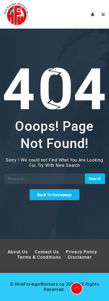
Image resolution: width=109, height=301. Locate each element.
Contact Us (47, 251)
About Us (18, 251)
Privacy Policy (82, 251)
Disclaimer (80, 257)
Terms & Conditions (39, 257)
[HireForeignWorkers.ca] (29, 14)
